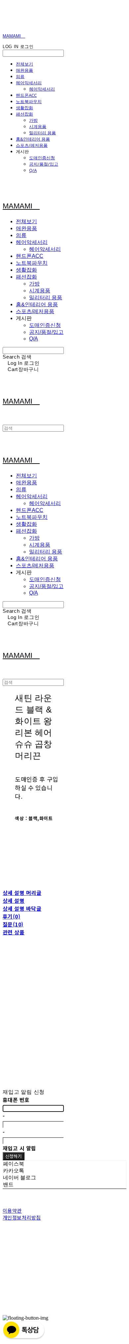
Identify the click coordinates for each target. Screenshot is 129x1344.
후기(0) (11, 916)
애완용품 (24, 70)
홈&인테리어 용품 (33, 139)
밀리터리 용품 (42, 133)
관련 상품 (13, 932)
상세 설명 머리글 (22, 893)
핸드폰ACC (26, 95)
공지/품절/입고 (43, 164)
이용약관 (12, 1210)
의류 (20, 76)
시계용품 (37, 126)
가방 (33, 120)
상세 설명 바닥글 (22, 908)
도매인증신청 (42, 158)
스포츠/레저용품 (32, 145)
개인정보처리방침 (22, 1217)
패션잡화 (24, 114)
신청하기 (13, 1156)
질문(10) (13, 924)
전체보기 (24, 64)
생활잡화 (24, 108)
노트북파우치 (29, 101)
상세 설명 (13, 900)
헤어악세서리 (29, 83)
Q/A (33, 170)
